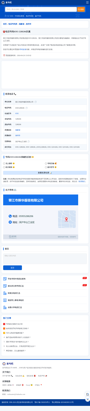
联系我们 (82, 181)
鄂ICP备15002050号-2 (42, 402)
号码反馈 (23, 49)
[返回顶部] (87, 399)
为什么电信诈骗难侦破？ (15, 333)
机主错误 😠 (10, 167)
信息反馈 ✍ (19, 376)
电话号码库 (30, 16)
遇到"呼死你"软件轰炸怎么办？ (17, 342)
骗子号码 (38, 16)
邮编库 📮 (20, 385)
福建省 (17, 130)
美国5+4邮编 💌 (8, 385)
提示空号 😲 (51, 167)
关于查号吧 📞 (7, 376)
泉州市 (17, 135)
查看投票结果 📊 (45, 173)
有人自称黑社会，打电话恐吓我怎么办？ (21, 346)
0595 (17, 113)
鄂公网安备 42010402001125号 (63, 402)
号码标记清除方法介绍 (14, 324)
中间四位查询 (19, 16)
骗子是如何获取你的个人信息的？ (18, 337)
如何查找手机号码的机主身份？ (17, 328)
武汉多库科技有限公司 (24, 402)
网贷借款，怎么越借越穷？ (16, 351)
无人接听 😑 (10, 163)
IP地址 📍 (38, 385)
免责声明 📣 (42, 376)
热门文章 (7, 318)
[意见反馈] (87, 394)
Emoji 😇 (29, 385)
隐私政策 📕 (31, 376)
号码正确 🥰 (51, 163)
